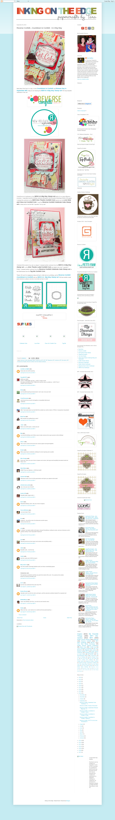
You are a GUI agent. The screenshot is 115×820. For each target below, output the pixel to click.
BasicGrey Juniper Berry (87, 668)
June (81, 728)
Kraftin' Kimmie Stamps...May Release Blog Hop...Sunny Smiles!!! (91, 561)
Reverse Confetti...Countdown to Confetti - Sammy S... (87, 718)
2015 (80, 691)
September (82, 700)
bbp (21, 433)
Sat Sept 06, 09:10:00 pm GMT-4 (27, 578)
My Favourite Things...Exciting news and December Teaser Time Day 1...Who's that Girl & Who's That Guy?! (91, 608)
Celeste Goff (23, 476)
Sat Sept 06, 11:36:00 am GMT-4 (27, 488)
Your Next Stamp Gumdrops (40, 361)
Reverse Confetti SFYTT (83, 651)
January (82, 738)
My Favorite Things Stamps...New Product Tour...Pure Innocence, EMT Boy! (91, 529)
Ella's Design (23, 458)
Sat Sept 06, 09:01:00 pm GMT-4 (27, 568)
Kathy (21, 608)
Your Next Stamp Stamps (87, 665)
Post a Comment (22, 614)
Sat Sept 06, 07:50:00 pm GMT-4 (27, 551)
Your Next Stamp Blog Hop (83, 664)
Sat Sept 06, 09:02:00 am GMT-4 (27, 412)
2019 (80, 683)
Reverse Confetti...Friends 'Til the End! (88, 705)
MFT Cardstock (56, 360)
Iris (21, 518)
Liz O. (21, 582)
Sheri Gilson (23, 468)
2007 (80, 752)
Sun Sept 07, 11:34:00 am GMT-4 (28, 603)
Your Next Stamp (82, 356)
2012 (80, 742)
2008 (80, 750)
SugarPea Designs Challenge (92, 661)
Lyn (21, 539)
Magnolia (95, 639)
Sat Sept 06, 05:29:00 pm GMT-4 (27, 523)
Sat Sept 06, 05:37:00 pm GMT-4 (27, 535)
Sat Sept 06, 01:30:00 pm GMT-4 (27, 505)
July (81, 726)
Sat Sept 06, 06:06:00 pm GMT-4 (27, 543)
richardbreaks (23, 408)
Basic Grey (83, 647)
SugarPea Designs (83, 354)
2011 (80, 744)
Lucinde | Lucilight (24, 369)
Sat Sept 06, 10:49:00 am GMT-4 (27, 453)
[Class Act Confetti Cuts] (50, 337)
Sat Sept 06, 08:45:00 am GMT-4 (27, 403)
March (81, 734)
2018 (80, 685)
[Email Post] (29, 358)
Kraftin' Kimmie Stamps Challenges (87, 645)
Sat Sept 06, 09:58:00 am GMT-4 (27, 428)
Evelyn (22, 450)
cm (21, 528)
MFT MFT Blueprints (48, 360)
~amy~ (22, 424)
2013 (80, 740)
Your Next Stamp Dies (85, 669)
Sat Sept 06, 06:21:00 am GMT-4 (27, 372)
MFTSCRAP (90, 654)
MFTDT (93, 642)
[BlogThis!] (33, 358)
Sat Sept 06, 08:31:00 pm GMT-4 (27, 560)
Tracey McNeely (24, 510)
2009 (80, 748)
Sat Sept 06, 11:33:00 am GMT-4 (27, 480)
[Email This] (32, 358)
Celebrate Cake (23, 343)
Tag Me (64, 343)
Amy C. (22, 441)
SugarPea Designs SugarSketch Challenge (88, 662)
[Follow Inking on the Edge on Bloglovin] (84, 104)
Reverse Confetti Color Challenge (85, 659)
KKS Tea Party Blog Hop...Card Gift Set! (89, 539)
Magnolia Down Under (90, 649)
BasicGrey (81, 349)
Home (44, 617)
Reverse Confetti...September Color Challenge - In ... (88, 703)
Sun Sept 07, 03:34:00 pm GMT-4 (28, 611)
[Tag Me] (64, 337)
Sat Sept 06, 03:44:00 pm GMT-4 (27, 514)
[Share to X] (35, 358)
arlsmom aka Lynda (25, 485)
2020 (80, 681)
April (81, 732)
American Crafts (23, 360)
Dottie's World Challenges (84, 364)
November (82, 696)
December (82, 695)
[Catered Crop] (88, 500)
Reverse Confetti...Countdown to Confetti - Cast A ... (87, 711)
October (82, 698)
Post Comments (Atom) (28, 620)
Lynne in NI (23, 493)
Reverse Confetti (30, 361)
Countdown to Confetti (45, 88)
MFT (42, 360)
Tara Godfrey (90, 58)
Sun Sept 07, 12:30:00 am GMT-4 (28, 595)
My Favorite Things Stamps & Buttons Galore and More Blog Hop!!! (91, 584)
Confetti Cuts (38, 360)
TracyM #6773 (23, 377)
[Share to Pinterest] (38, 358)
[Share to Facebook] (37, 358)
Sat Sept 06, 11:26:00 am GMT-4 (27, 472)
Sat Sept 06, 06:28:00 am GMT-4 (27, 385)
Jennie (22, 556)
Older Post (69, 617)
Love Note (37, 343)
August (81, 724)
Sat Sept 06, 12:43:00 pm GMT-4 (27, 497)
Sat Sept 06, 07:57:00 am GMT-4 (27, 393)
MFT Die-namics (63, 360)
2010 (80, 746)
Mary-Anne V (23, 564)
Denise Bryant (23, 591)
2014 (80, 693)
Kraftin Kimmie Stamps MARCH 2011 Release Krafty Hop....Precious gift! (91, 595)
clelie (21, 548)
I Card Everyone (24, 398)
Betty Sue (22, 416)
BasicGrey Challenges (84, 362)
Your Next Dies (84, 658)
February (82, 736)
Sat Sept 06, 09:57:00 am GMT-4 (27, 420)
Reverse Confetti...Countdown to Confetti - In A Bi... (87, 714)
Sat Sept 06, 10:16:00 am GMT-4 (27, 445)
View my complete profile (83, 79)
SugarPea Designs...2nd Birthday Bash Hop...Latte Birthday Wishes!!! (91, 550)
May (81, 730)
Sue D (21, 501)
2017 (80, 687)
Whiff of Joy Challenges (84, 367)
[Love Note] (37, 337)
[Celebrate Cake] (23, 337)
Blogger (68, 800)
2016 (80, 689)
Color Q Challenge (81, 656)
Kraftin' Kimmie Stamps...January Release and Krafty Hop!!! (91, 573)
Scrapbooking (93, 655)
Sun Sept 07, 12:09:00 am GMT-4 (28, 586)
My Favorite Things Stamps (85, 352)
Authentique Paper (31, 360)
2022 (80, 677)
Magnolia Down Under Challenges (86, 366)
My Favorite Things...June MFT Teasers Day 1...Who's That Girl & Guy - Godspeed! (91, 517)
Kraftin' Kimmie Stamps (84, 360)
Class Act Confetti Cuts (50, 343)
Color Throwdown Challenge (84, 648)
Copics (79, 634)
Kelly (21, 390)
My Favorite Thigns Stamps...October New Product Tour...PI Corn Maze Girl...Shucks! (91, 620)
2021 (80, 679)
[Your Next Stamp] (78, 298)
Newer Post (19, 617)
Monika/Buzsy (23, 599)
